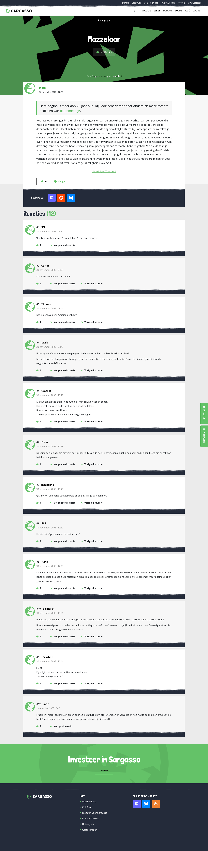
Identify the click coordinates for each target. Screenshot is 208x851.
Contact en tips (151, 2)
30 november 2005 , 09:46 (49, 346)
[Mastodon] (137, 804)
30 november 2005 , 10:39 (49, 446)
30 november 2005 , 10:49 (49, 489)
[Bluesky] (146, 804)
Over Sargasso (194, 2)
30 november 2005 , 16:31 (49, 613)
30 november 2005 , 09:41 (49, 308)
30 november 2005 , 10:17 (49, 395)
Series (157, 10)
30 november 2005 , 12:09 (49, 566)
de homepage (70, 110)
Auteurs (181, 2)
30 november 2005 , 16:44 (49, 661)
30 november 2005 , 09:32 (49, 231)
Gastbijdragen (89, 829)
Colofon (86, 807)
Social (178, 10)
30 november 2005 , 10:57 (49, 527)
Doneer (125, 2)
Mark (44, 342)
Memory (167, 10)
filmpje (61, 181)
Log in (196, 10)
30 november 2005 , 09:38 (49, 270)
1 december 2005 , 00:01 (49, 708)
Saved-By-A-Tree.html (104, 171)
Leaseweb (136, 2)
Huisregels (88, 824)
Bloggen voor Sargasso (94, 812)
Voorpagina (105, 20)
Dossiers (146, 10)
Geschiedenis (89, 801)
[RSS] (156, 804)
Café (187, 10)
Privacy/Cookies (168, 2)
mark (42, 88)
